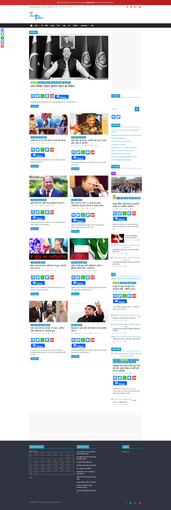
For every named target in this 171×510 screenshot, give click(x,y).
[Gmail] (2, 46)
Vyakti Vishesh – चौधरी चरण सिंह (124, 401)
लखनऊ (125, 362)
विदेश (46, 26)
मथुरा (134, 283)
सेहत (64, 26)
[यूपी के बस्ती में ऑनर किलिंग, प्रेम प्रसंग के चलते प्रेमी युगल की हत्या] (126, 258)
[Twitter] (2, 34)
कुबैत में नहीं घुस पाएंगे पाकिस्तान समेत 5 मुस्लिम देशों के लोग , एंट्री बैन (86, 266)
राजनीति (68, 82)
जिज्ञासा (48, 82)
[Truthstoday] (31, 26)
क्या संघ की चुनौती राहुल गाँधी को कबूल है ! (121, 160)
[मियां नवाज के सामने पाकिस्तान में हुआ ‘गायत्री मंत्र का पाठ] (48, 239)
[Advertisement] (126, 60)
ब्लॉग (92, 26)
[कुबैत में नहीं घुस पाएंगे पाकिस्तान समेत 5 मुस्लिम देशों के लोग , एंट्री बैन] (89, 239)
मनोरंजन (52, 26)
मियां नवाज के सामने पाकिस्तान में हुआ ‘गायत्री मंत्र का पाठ (48, 266)
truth (43, 89)
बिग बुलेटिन (61, 82)
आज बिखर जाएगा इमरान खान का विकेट (62, 7)
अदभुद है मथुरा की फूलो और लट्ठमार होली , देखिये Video (124, 287)
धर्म (68, 26)
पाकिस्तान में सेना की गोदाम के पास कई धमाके (48, 140)
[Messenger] (2, 42)
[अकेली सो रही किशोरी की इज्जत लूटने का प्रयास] (117, 235)
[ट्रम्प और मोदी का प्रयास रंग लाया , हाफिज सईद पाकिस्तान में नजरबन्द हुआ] (48, 302)
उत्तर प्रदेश (114, 197)
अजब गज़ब (34, 82)
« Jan (30, 478)
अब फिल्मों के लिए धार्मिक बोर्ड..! (118, 138)
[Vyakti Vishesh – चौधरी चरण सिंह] (121, 399)
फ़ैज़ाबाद (131, 198)
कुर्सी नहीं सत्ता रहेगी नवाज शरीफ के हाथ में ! (48, 202)
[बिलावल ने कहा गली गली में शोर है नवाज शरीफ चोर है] (89, 302)
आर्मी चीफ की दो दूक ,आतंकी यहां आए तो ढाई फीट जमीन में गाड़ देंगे (88, 141)
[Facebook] (2, 30)
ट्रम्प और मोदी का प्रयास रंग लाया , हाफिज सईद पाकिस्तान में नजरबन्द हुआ (47, 329)
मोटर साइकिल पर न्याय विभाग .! (119, 144)
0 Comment (51, 89)
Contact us (125, 452)
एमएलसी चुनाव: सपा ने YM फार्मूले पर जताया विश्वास (124, 147)
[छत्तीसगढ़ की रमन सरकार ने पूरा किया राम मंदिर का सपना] (126, 337)
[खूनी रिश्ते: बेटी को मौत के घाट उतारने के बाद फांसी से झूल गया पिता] (126, 245)
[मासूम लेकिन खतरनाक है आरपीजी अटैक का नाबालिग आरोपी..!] (126, 178)
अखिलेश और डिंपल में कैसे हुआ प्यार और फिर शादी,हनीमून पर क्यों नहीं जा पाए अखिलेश (126, 368)
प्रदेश (36, 26)
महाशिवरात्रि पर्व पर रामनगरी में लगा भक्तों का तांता (126, 317)
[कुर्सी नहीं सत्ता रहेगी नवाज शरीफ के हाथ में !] (48, 177)
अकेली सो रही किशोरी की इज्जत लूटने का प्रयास (131, 237)
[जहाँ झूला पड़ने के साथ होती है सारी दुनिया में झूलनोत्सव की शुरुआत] (126, 324)
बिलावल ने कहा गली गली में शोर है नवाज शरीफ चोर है (89, 329)
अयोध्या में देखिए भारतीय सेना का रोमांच (120, 154)
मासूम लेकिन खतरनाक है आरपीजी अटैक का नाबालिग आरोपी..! (126, 135)
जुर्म (118, 198)
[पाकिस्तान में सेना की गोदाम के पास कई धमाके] (48, 114)
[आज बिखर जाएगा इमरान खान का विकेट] (68, 37)
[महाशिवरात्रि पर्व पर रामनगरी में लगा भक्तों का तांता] (124, 315)
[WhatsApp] (2, 38)
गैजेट (58, 26)
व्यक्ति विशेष (132, 362)
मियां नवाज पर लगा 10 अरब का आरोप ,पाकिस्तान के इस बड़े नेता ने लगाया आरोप (87, 204)
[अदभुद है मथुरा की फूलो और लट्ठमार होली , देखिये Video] (127, 279)
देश (42, 26)
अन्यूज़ (33, 137)
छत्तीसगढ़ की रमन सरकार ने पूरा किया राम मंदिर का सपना (126, 339)
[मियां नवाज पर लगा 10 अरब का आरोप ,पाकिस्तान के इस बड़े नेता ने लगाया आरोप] (89, 177)
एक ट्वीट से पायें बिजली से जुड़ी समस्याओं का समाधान (124, 157)
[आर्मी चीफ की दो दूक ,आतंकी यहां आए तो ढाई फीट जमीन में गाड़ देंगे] (89, 114)
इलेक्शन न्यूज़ (41, 82)
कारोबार (75, 26)
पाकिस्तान (54, 82)
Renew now (90, 2)
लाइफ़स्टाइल (84, 26)
